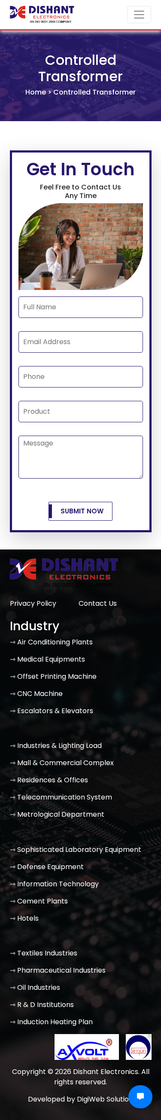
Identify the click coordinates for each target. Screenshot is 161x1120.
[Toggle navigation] (139, 14)
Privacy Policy (33, 603)
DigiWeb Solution (105, 1099)
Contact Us (98, 603)
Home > (39, 92)
